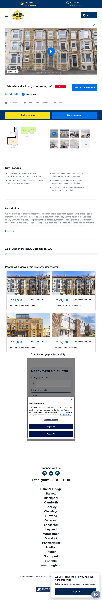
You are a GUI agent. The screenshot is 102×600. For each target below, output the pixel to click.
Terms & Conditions (26, 576)
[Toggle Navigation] (6, 15)
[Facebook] (44, 473)
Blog (51, 576)
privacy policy (89, 584)
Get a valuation (74, 115)
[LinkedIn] (57, 473)
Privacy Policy (41, 576)
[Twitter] (51, 473)
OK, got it (75, 591)
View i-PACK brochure (84, 88)
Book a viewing (28, 115)
